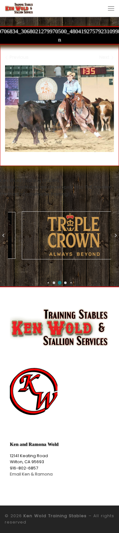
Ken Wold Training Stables (55, 516)
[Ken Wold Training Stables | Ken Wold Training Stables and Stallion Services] (19, 7)
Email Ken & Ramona (31, 474)
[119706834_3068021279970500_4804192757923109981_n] (59, 108)
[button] (48, 282)
